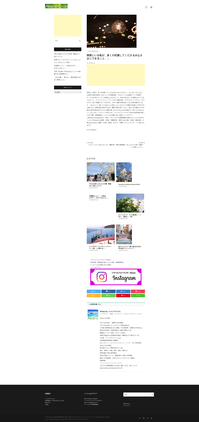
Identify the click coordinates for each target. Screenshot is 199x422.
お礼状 (46, 404)
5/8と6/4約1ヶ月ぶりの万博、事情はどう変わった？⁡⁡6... (100, 185)
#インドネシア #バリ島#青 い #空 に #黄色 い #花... (129, 216)
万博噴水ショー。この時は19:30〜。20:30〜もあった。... (99, 197)
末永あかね (92, 63)
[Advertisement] (116, 75)
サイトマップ (126, 405)
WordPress (85, 419)
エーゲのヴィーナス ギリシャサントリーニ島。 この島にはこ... (100, 247)
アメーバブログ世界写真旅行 (91, 404)
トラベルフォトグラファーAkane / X (93, 400)
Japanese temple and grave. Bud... (129, 184)
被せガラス (48, 402)
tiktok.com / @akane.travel (90, 402)
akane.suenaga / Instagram (91, 398)
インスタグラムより (93, 51)
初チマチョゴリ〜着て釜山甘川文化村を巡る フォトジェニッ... (129, 247)
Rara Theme (71, 419)
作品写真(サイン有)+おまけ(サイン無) (54, 400)
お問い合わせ (126, 403)
